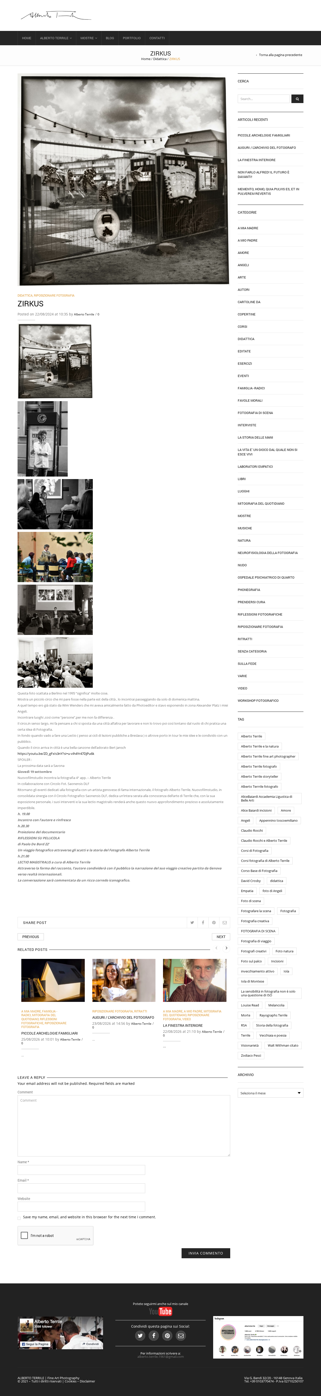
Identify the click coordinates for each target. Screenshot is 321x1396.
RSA (244, 1025)
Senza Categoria (252, 651)
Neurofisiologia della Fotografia (268, 552)
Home (26, 38)
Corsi (242, 326)
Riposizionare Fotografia (54, 295)
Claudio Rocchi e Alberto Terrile (264, 840)
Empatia (247, 891)
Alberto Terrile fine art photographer (268, 756)
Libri (242, 479)
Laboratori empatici (255, 466)
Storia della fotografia (272, 1025)
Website (24, 1198)
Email (23, 1180)
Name (23, 1162)
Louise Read (250, 1005)
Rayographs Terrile (273, 1015)
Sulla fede (247, 663)
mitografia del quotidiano (38, 1017)
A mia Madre (31, 1011)
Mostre (87, 38)
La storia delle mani (255, 437)
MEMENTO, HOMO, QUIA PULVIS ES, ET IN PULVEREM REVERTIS (268, 191)
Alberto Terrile (54, 38)
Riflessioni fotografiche (39, 1021)
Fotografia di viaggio (256, 941)
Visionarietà (250, 1045)
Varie (242, 676)
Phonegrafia (249, 589)
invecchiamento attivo (257, 971)
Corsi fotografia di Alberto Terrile (265, 860)
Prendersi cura (251, 602)
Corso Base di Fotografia (259, 870)
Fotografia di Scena (255, 412)
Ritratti (140, 1011)
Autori (244, 289)
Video (186, 1019)
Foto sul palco (251, 961)
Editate (244, 351)
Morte (245, 1015)
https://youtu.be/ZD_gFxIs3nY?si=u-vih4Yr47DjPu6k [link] (56, 753)
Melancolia (276, 1005)
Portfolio (132, 38)
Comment (25, 1092)
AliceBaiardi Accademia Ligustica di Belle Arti (266, 798)
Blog (110, 38)
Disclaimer (87, 1381)
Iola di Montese (252, 981)
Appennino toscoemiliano (278, 820)
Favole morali (250, 400)
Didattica (160, 59)
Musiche (245, 528)
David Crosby (251, 880)
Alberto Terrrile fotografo (259, 786)
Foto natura (284, 951)
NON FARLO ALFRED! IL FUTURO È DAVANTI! (263, 174)
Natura (244, 540)
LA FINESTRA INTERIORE (183, 1025)
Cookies (70, 1381)
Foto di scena (251, 901)
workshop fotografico (258, 700)
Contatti (157, 38)
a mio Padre (193, 1011)
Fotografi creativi (253, 951)
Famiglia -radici (251, 388)
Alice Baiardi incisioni (256, 810)
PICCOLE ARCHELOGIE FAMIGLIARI (49, 1033)
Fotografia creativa (255, 921)
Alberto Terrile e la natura (260, 746)
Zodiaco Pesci (251, 1055)
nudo (242, 565)
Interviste (247, 425)
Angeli (243, 265)
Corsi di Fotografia (254, 850)
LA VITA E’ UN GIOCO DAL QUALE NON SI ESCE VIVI (267, 451)
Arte (242, 277)
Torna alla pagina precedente (280, 55)
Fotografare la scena (256, 911)
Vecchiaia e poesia (273, 1035)
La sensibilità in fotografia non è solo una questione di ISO (268, 993)
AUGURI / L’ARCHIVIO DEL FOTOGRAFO (123, 1017)
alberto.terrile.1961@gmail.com (160, 1356)
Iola (286, 971)
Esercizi (245, 363)
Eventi (243, 376)
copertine (247, 314)
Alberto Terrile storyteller (259, 776)
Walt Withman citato (283, 1045)
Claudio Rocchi (252, 830)
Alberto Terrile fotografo (259, 766)
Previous (30, 936)
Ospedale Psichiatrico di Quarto (266, 577)
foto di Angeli (272, 891)
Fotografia (288, 911)
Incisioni (277, 961)
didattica (276, 880)
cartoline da (249, 302)
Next (221, 936)
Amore (243, 252)
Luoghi (244, 491)
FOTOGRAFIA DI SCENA (258, 931)
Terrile (245, 1035)
